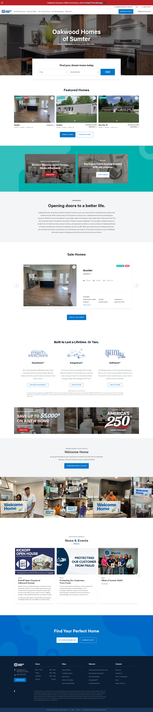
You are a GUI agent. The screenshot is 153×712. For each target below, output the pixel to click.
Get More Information (67, 640)
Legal (72, 710)
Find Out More (115, 385)
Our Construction (44, 11)
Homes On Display (67, 680)
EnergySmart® (93, 680)
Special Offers (32, 11)
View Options (76, 385)
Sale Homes (65, 677)
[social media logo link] (14, 691)
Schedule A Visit (126, 11)
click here (46, 425)
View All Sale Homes (76, 317)
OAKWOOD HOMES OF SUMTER (124, 7)
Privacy (78, 710)
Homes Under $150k (68, 683)
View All (76, 544)
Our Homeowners (58, 11)
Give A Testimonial (121, 677)
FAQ (137, 7)
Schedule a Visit (88, 640)
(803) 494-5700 (147, 7)
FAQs (117, 680)
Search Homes (107, 72)
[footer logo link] (19, 664)
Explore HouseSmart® (38, 385)
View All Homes (67, 134)
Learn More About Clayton (77, 466)
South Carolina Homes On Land (98, 670)
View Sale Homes (85, 134)
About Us (68, 11)
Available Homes (20, 11)
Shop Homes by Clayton (96, 673)
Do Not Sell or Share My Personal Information (94, 710)
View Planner (103, 175)
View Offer (50, 175)
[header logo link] (7, 11)
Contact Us (20, 680)
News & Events (120, 683)
